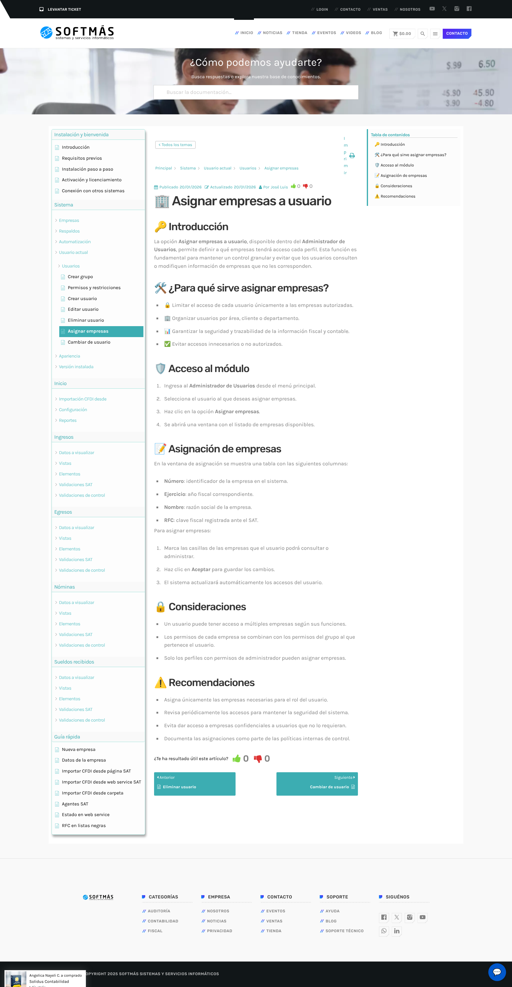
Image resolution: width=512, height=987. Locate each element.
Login (322, 9)
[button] (349, 155)
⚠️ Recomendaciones (395, 196)
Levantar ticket (64, 9)
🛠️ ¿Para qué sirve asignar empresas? (410, 154)
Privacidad (219, 931)
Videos (353, 33)
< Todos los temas (175, 144)
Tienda (299, 33)
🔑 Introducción (390, 144)
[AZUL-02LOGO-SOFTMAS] (98, 897)
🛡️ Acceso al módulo (394, 165)
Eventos (326, 33)
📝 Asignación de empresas (401, 175)
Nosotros (410, 9)
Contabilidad (163, 921)
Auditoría (159, 911)
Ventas (380, 9)
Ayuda (333, 911)
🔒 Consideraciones (393, 185)
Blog (376, 33)
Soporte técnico (345, 931)
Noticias (273, 33)
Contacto (350, 9)
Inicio (247, 33)
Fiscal (155, 931)
